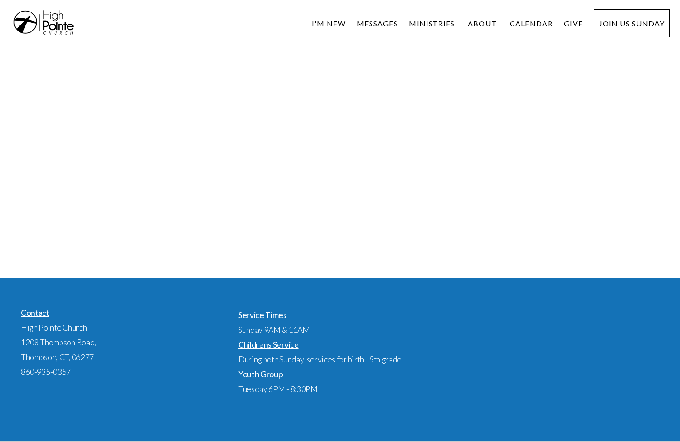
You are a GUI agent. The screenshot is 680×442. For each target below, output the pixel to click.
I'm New (329, 23)
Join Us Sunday (632, 23)
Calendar (531, 23)
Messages (377, 23)
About (483, 23)
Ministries (433, 23)
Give (573, 23)
